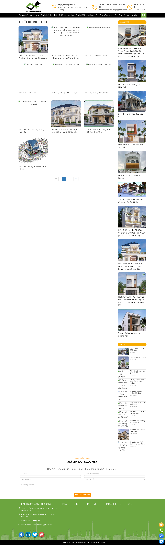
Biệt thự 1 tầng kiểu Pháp (96, 55)
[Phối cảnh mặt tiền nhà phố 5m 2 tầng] (132, 134)
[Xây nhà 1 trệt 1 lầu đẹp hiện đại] (132, 101)
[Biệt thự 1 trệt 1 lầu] (33, 76)
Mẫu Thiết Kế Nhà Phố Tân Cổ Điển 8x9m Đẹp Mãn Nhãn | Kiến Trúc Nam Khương (131, 233)
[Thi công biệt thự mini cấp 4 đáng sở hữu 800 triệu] (132, 189)
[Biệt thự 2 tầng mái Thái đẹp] (66, 76)
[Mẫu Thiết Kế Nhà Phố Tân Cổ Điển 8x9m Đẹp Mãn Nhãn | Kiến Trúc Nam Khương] (132, 220)
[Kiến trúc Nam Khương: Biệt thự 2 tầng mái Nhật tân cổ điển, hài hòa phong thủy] (66, 113)
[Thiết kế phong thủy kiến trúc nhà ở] (33, 150)
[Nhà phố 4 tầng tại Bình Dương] (132, 169)
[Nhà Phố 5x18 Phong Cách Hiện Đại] (132, 74)
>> (76, 179)
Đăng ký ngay (83, 495)
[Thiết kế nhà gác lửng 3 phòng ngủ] (132, 323)
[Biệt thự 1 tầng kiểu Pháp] (99, 39)
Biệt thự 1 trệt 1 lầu (27, 92)
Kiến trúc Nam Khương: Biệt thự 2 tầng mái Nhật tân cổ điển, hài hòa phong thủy (64, 132)
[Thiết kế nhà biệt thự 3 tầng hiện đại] (33, 113)
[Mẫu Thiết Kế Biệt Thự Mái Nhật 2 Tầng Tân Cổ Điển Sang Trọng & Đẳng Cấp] (33, 39)
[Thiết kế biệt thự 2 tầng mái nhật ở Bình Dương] (99, 113)
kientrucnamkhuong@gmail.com (39, 525)
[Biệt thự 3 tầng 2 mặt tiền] (99, 76)
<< (56, 179)
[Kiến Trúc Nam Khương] (33, 6)
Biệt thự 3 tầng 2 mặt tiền (96, 92)
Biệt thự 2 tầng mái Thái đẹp (64, 92)
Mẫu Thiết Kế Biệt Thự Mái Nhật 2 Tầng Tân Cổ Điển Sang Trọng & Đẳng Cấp (33, 58)
